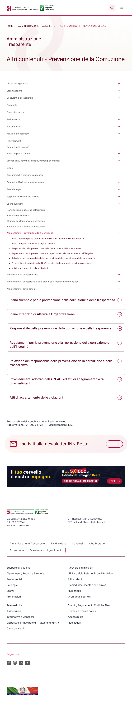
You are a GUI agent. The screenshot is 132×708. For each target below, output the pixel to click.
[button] (66, 83)
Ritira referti (75, 579)
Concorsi (77, 543)
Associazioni (14, 611)
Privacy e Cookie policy (82, 611)
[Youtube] (28, 663)
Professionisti (15, 579)
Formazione (17, 550)
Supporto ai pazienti (18, 567)
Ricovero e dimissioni (80, 567)
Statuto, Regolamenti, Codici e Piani (89, 605)
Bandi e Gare (58, 543)
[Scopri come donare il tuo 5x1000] (66, 476)
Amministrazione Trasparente (36, 26)
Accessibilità (75, 616)
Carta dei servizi (16, 628)
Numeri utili (74, 590)
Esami (10, 590)
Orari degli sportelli (79, 596)
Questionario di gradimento (46, 550)
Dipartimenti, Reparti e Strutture (25, 573)
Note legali (74, 622)
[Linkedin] (21, 663)
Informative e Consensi (20, 616)
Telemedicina (15, 605)
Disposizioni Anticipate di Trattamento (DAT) (33, 622)
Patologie (12, 585)
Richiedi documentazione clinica (87, 585)
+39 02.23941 (17, 522)
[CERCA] (112, 8)
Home (10, 26)
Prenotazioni (14, 596)
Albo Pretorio (97, 543)
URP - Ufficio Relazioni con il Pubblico (90, 573)
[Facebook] (9, 663)
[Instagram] (15, 663)
